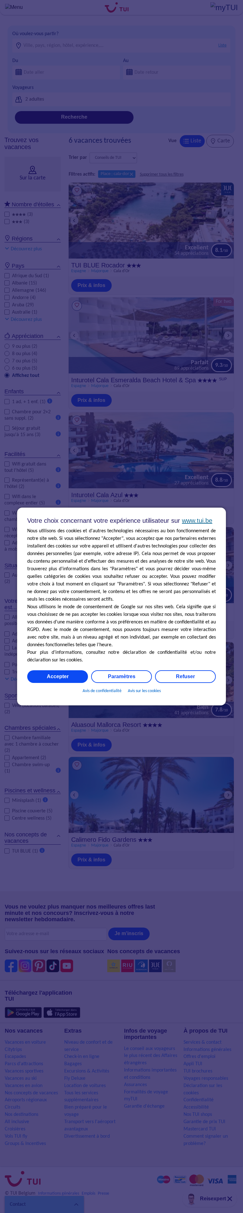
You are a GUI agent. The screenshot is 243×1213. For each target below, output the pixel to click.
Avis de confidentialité (102, 691)
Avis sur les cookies (144, 691)
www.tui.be (197, 520)
